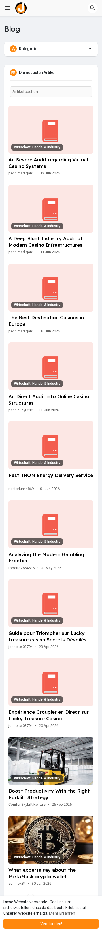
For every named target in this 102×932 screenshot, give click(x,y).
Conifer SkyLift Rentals (27, 804)
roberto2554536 (21, 568)
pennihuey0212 (20, 410)
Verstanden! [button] (51, 923)
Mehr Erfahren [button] (62, 913)
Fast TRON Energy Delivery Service (50, 475)
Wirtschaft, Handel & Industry (37, 147)
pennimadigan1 (21, 173)
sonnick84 (17, 883)
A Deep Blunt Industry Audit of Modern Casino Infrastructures (45, 241)
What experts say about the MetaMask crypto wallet (42, 873)
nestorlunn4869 (21, 489)
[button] (93, 8)
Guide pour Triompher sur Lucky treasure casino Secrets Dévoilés (47, 636)
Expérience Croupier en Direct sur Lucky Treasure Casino (48, 715)
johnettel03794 (20, 647)
